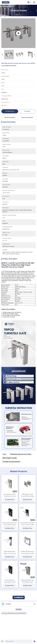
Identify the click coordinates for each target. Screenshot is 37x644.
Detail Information (10, 117)
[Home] (18, 599)
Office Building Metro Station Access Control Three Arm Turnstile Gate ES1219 (10, 552)
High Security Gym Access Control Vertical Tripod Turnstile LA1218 (9, 524)
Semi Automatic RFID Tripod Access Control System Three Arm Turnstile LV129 (10, 495)
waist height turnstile (10, 458)
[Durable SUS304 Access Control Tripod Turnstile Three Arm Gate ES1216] (27, 541)
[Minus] (35, 604)
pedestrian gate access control (20, 454)
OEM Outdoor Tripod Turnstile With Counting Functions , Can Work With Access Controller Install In (27, 495)
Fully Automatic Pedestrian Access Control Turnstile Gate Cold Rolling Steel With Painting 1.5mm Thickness (27, 524)
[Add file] (2, 641)
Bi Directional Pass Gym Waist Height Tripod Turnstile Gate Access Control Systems (27, 581)
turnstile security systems (11, 461)
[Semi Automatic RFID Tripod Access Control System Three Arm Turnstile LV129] (9, 483)
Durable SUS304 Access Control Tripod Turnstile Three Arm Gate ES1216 (27, 552)
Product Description (27, 117)
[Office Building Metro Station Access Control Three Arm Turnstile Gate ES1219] (9, 541)
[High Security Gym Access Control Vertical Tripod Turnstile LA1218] (9, 512)
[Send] (34, 641)
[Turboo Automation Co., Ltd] (5, 2)
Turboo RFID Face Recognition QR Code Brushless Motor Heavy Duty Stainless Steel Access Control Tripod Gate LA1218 (9, 581)
